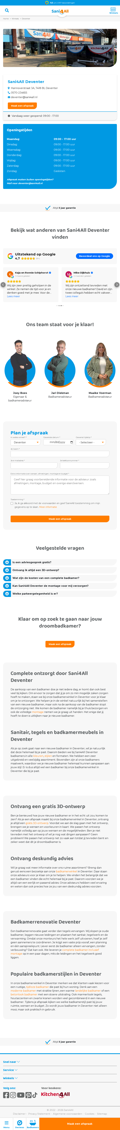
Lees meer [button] (13, 296)
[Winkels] (113, 10)
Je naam (15, 449)
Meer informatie (48, 507)
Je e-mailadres (18, 460)
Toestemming (17, 499)
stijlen (48, 755)
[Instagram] (13, 1095)
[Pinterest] (28, 1095)
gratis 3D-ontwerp (36, 823)
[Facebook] (6, 1095)
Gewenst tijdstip (84, 437)
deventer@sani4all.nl (24, 97)
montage (37, 712)
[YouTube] (21, 1095)
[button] (3, 284)
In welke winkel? (19, 437)
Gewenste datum (51, 437)
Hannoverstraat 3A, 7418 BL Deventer (34, 88)
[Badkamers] (32, 1124)
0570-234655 (19, 92)
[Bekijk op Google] (10, 274)
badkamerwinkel (66, 871)
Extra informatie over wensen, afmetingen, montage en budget (40, 473)
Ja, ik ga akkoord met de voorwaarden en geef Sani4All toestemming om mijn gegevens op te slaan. (57, 505)
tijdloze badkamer (37, 986)
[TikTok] (34, 1095)
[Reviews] (19, 1124)
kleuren (38, 755)
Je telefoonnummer (69, 460)
